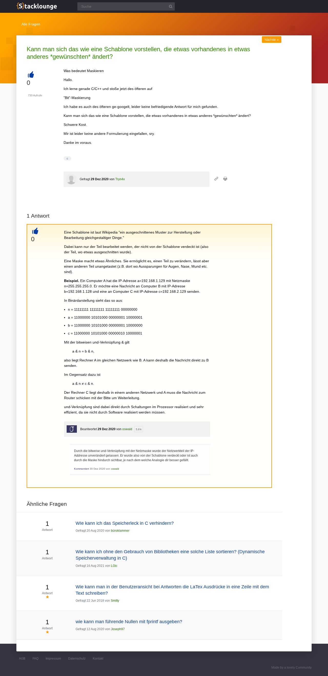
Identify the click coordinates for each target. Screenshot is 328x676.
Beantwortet (88, 429)
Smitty (115, 600)
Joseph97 (118, 629)
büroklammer (120, 530)
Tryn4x (120, 179)
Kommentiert (81, 468)
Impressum (53, 658)
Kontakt (98, 658)
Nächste (271, 40)
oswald (127, 429)
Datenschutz (77, 658)
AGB (22, 658)
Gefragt (85, 179)
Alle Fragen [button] (31, 24)
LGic (114, 566)
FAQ (35, 658)
